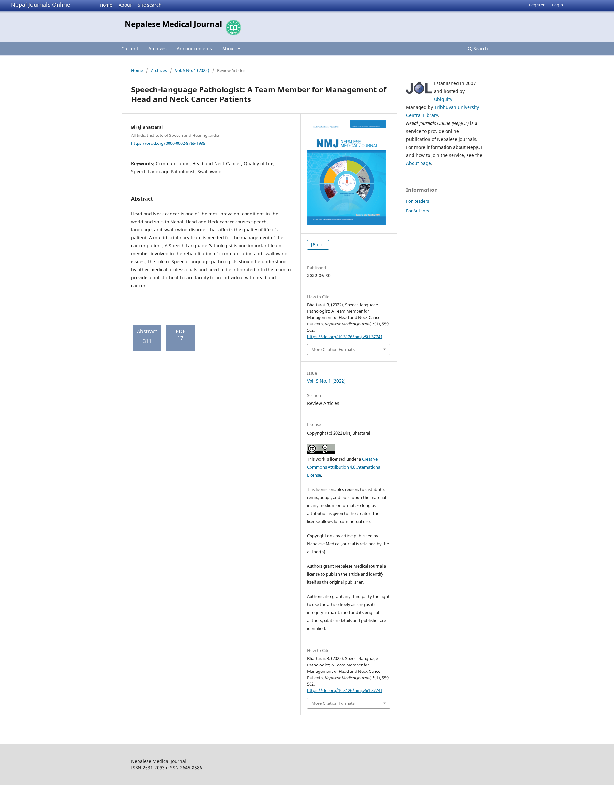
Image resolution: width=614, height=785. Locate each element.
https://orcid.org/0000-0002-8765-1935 (168, 143)
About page (418, 163)
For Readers (417, 201)
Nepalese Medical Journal (173, 24)
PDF (320, 245)
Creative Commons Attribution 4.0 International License (344, 467)
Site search (149, 5)
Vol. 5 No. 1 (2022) (192, 70)
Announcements (194, 48)
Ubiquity (443, 99)
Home (106, 5)
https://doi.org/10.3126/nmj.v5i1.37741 (344, 336)
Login (557, 5)
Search (480, 48)
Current (130, 48)
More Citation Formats (333, 349)
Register (537, 5)
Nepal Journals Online (40, 4)
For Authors (417, 211)
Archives (157, 48)
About (125, 5)
